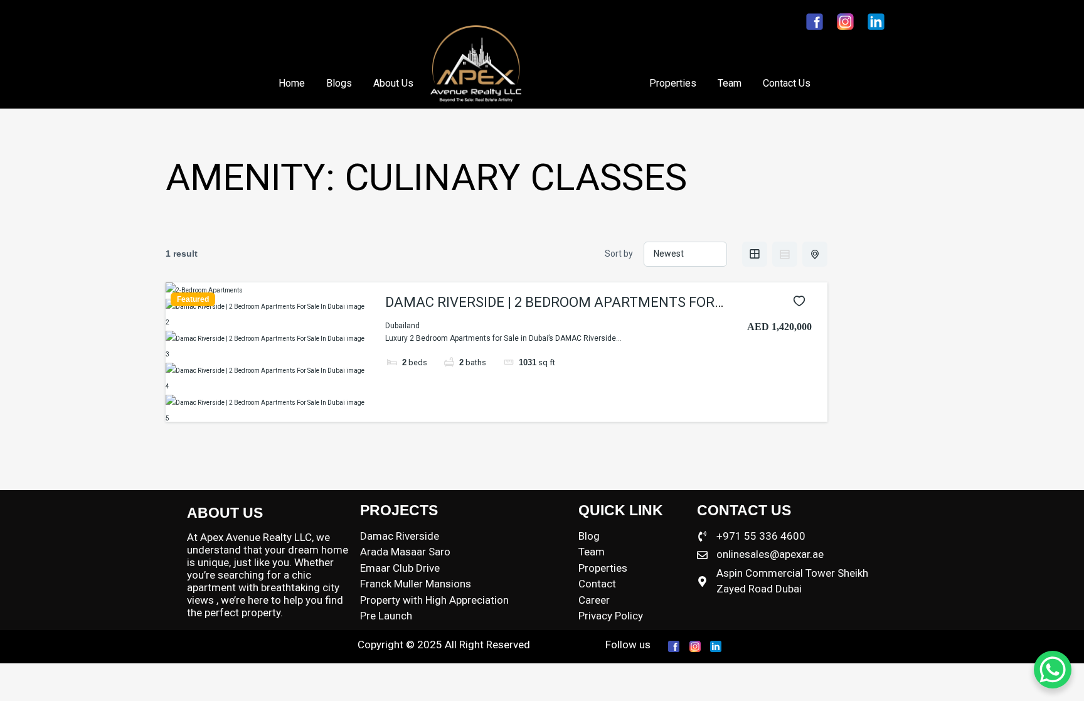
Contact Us (786, 83)
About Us (393, 83)
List (784, 254)
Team (729, 83)
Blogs (339, 83)
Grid (754, 254)
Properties (672, 83)
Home (292, 83)
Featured (193, 299)
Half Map (814, 254)
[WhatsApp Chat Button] (1052, 669)
